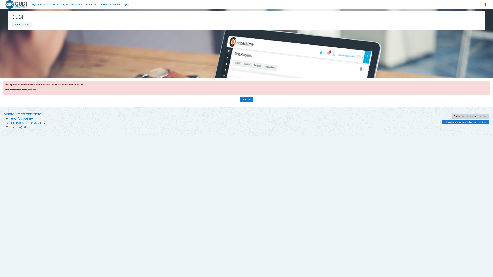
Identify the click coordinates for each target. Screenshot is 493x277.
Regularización (39, 4)
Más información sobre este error (21, 89)
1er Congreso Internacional (69, 4)
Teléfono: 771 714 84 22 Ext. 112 (27, 123)
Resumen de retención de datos (471, 116)
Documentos (90, 4)
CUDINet (51, 4)
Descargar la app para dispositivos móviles (466, 122)
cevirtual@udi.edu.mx (23, 127)
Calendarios (105, 4)
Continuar (246, 99)
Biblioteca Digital (121, 4)
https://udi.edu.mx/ (21, 118)
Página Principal (21, 24)
